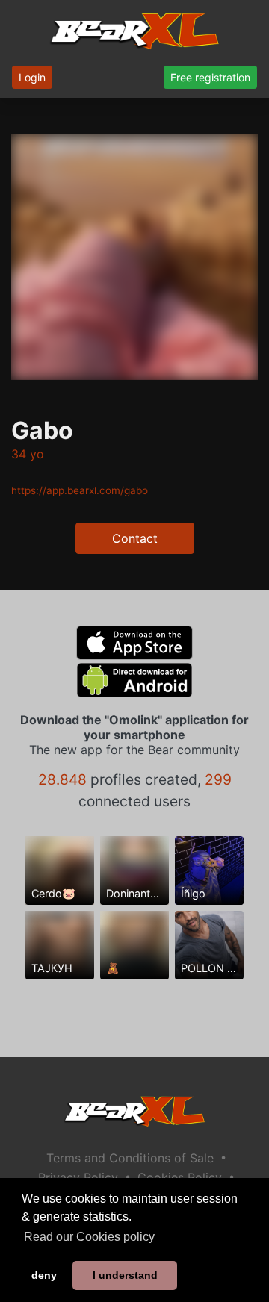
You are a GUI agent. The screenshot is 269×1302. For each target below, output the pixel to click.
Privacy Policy (78, 1177)
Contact (135, 538)
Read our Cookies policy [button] (89, 1236)
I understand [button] (125, 1275)
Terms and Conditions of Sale (130, 1157)
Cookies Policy (179, 1177)
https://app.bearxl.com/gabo (79, 490)
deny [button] (44, 1275)
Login (32, 77)
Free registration (210, 77)
